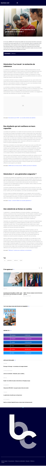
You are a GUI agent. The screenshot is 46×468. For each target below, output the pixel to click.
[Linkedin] (44, 460)
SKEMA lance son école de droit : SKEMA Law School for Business (22, 165)
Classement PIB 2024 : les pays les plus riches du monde (15, 388)
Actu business (6, 399)
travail (21, 260)
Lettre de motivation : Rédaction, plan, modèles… (14, 373)
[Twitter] (39, 459)
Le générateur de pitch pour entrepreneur (12, 395)
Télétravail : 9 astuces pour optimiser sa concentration (20, 250)
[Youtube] (44, 459)
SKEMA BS (16, 260)
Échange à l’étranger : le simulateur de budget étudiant (15, 366)
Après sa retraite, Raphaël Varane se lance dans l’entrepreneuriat (17, 402)
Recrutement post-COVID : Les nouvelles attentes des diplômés (21, 117)
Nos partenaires (11, 461)
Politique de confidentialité (20, 461)
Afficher (13, 53)
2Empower (27, 461)
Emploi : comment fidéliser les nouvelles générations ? (19, 200)
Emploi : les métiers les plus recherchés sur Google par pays (16, 380)
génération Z (9, 260)
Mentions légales (4, 461)
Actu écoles (26, 288)
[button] (17, 3)
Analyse (5, 288)
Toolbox (5, 363)
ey (4, 260)
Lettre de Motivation (7, 370)
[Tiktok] (39, 460)
